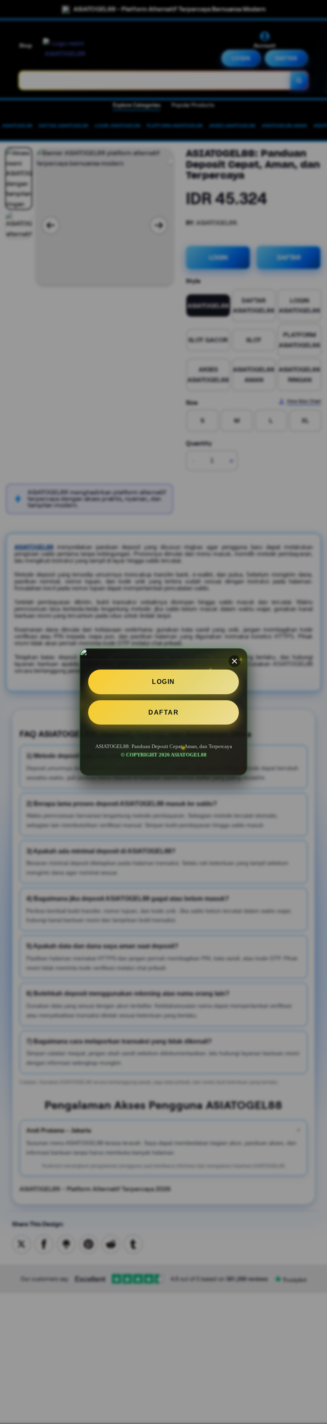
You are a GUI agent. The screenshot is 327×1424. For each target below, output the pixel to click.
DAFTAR (163, 712)
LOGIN (163, 681)
